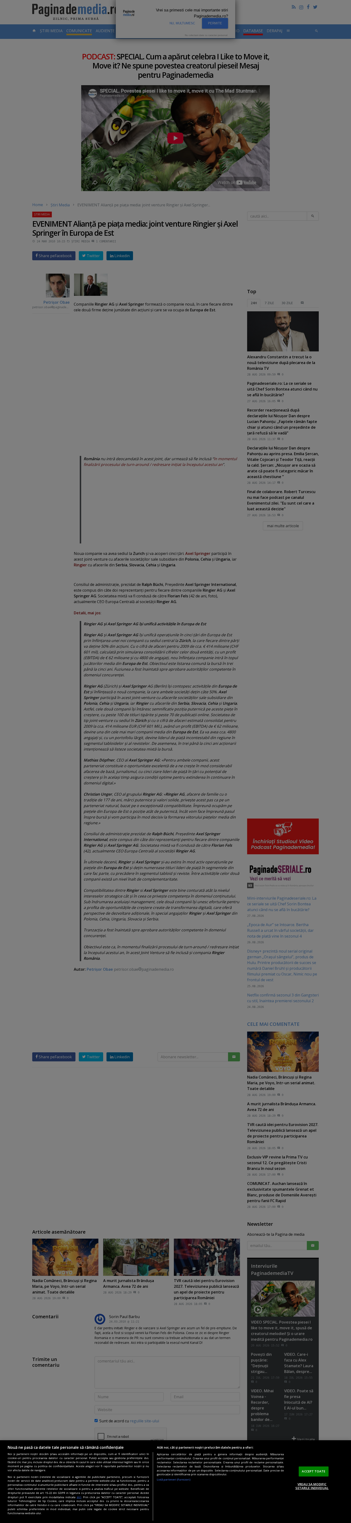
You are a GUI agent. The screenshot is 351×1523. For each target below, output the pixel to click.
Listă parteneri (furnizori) (174, 1479)
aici (79, 1497)
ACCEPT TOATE (313, 1471)
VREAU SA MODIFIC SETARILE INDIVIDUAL (311, 1486)
